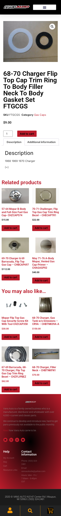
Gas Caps (40, 114)
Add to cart (27, 133)
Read (5, 430)
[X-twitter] (11, 440)
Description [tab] (14, 142)
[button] (44, 7)
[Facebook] (5, 440)
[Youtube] (23, 440)
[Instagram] (17, 440)
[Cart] (50, 511)
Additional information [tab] (41, 142)
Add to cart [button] (10, 228)
